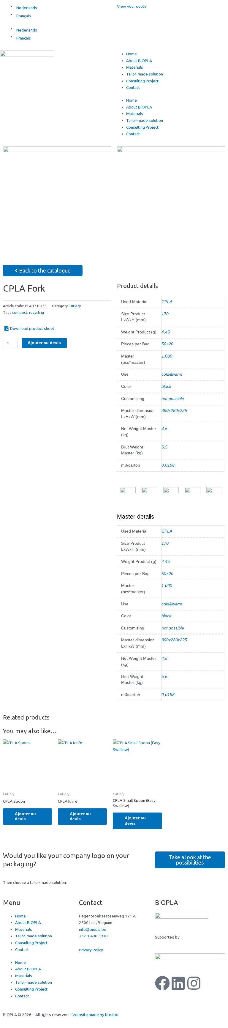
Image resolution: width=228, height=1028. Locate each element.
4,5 (164, 428)
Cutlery (75, 306)
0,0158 (168, 465)
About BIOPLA (139, 60)
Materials (134, 67)
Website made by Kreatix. (95, 1014)
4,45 (166, 332)
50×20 (167, 344)
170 (165, 314)
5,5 (164, 447)
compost (19, 312)
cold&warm (172, 374)
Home (131, 53)
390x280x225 (174, 410)
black (166, 386)
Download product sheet (32, 328)
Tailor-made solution (144, 74)
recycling (36, 312)
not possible (173, 398)
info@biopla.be (92, 929)
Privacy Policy (91, 949)
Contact (133, 87)
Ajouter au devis (44, 343)
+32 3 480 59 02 (94, 935)
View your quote (132, 6)
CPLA (167, 302)
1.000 (167, 356)
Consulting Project (142, 80)
